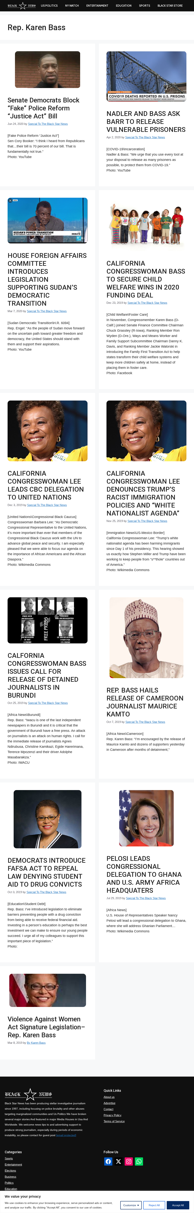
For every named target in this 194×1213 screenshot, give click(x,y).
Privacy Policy (112, 1115)
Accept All (178, 1205)
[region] (97, 1202)
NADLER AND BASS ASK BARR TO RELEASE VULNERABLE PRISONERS (145, 122)
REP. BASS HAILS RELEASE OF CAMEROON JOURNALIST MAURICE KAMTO (145, 702)
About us (109, 1097)
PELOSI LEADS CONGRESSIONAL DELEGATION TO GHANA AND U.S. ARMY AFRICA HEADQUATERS (144, 874)
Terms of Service (114, 1121)
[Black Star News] (22, 5)
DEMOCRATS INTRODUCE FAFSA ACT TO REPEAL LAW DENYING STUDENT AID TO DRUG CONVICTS (46, 872)
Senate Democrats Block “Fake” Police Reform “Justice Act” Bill (43, 108)
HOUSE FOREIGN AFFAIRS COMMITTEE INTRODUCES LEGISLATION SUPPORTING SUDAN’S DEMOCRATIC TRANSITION (47, 279)
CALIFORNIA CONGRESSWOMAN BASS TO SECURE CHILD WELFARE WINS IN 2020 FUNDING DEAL (145, 279)
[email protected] (66, 1135)
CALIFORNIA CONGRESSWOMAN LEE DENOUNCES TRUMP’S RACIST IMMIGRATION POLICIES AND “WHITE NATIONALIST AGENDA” (143, 493)
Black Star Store (170, 5)
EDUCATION (123, 5)
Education (11, 1188)
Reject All (154, 1205)
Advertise (109, 1103)
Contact (108, 1109)
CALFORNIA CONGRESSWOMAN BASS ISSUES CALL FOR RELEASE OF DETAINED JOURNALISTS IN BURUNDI (47, 675)
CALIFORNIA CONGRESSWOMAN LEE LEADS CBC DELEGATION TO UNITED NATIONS (46, 485)
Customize (129, 1205)
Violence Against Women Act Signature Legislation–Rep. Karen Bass (46, 1027)
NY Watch (72, 5)
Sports (144, 5)
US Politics (49, 5)
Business (10, 1176)
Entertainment (97, 5)
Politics (9, 1182)
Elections (10, 1170)
